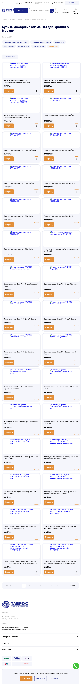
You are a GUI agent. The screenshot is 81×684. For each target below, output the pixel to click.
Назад (8, 585)
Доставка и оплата (28, 3)
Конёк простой (59, 42)
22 (57, 585)
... (46, 585)
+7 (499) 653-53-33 (57, 3)
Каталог (21, 10)
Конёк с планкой (9, 46)
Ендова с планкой (38, 46)
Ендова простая (23, 46)
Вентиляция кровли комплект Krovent (16, 42)
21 (51, 585)
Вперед (72, 585)
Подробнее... (54, 678)
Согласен (26, 678)
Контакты (19, 3)
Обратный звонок (70, 3)
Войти (56, 12)
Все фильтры (10, 57)
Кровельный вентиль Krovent (41, 42)
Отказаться (40, 678)
